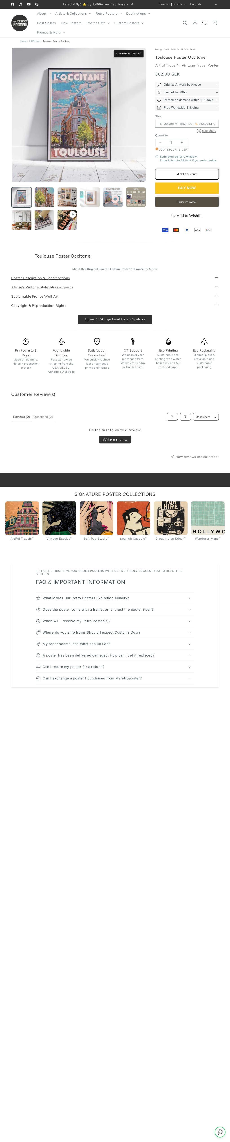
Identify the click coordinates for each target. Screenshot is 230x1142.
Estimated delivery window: (179, 156)
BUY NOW (187, 188)
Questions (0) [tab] (43, 416)
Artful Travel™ (167, 65)
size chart (209, 130)
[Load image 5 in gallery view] (113, 197)
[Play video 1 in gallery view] (67, 220)
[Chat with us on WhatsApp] (220, 1132)
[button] (43, 13)
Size (158, 116)
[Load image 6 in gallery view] (136, 197)
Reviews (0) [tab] (21, 416)
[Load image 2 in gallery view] (44, 197)
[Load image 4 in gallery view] (90, 197)
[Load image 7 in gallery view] (21, 220)
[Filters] (185, 417)
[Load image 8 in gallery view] (44, 220)
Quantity (161, 135)
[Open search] (172, 417)
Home (23, 41)
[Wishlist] (205, 23)
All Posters (35, 41)
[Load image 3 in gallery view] (67, 197)
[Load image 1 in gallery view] (21, 197)
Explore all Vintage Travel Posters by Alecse (115, 319)
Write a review (115, 439)
